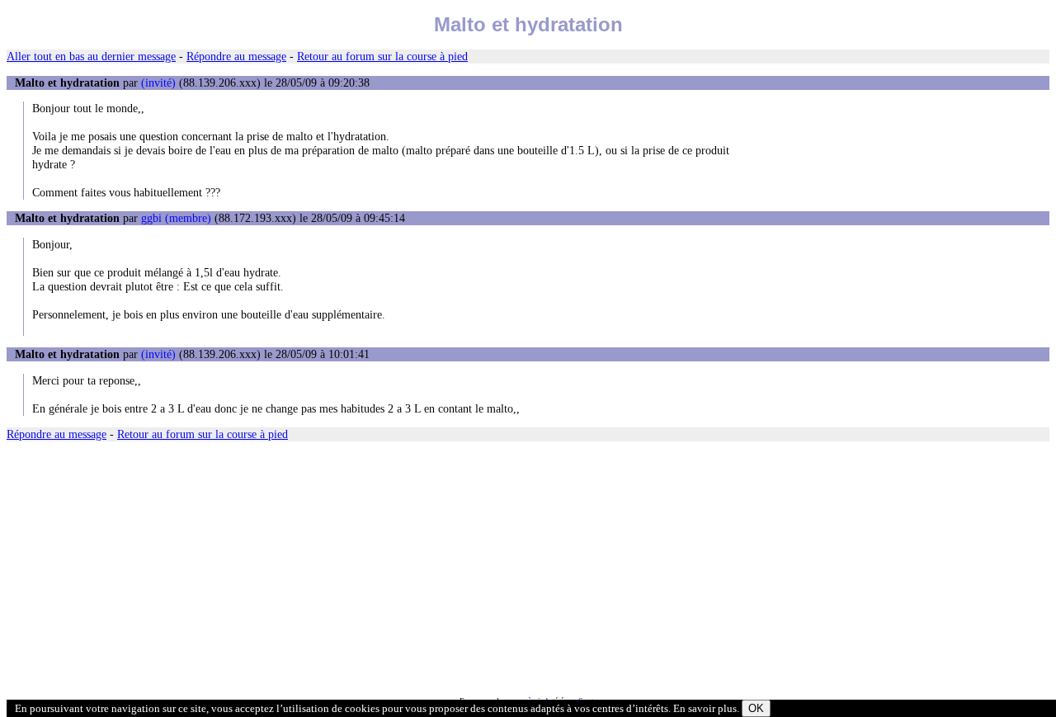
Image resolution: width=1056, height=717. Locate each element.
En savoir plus (705, 708)
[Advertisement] (502, 568)
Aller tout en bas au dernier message (91, 56)
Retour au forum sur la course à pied (382, 56)
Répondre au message (236, 56)
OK (756, 708)
